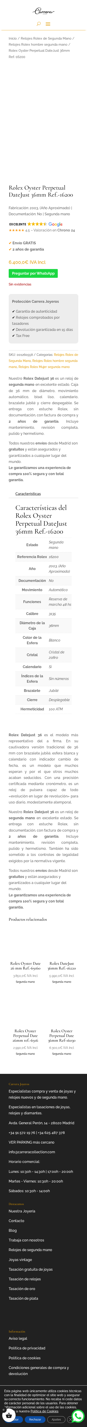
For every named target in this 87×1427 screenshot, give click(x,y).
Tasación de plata (23, 1298)
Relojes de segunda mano (30, 1250)
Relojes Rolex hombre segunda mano (38, 44)
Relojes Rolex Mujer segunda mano (44, 367)
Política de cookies (25, 1358)
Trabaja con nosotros (26, 1240)
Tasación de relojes (25, 1279)
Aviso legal (18, 1338)
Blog (13, 1230)
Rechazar (35, 1419)
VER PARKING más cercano (31, 1142)
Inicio (13, 38)
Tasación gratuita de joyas (31, 1269)
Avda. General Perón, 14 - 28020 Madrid (41, 1123)
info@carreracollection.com (32, 1152)
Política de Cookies (44, 1411)
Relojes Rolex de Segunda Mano (46, 38)
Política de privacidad (27, 1348)
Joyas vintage (20, 1260)
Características (28, 494)
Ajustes (56, 1419)
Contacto (16, 1221)
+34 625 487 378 (51, 1133)
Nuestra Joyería (22, 1211)
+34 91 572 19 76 (22, 1133)
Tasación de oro (22, 1289)
